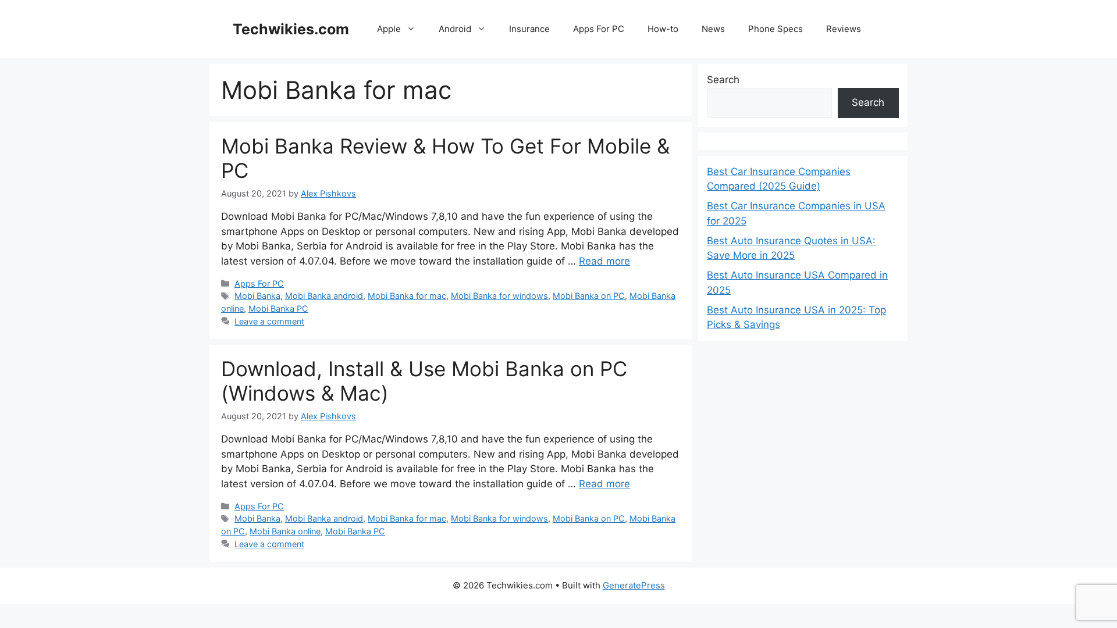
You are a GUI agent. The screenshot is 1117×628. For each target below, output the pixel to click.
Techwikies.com (291, 29)
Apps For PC (598, 28)
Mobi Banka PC (278, 308)
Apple (389, 28)
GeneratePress (634, 585)
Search (723, 79)
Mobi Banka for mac (407, 296)
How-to (663, 28)
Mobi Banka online (285, 531)
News (713, 28)
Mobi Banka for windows (499, 296)
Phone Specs (775, 28)
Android (455, 28)
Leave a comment (269, 321)
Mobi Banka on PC (589, 296)
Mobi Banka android (324, 296)
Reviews (843, 28)
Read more (604, 261)
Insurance (529, 28)
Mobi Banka (257, 296)
